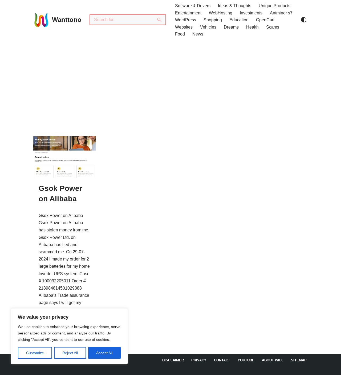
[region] (69, 336)
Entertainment (188, 13)
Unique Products (274, 5)
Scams (272, 27)
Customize (35, 353)
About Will (272, 360)
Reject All (70, 353)
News (197, 34)
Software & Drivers (192, 5)
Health (252, 27)
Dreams (231, 27)
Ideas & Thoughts (234, 5)
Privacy (198, 360)
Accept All (104, 353)
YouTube (246, 360)
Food (180, 34)
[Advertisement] (170, 79)
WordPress (185, 20)
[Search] (159, 19)
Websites (184, 27)
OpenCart (265, 20)
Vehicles (208, 27)
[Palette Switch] (303, 19)
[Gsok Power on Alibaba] (64, 157)
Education (239, 20)
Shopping (213, 20)
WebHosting (220, 13)
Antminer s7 (281, 13)
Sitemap (299, 360)
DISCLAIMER (173, 360)
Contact (222, 360)
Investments (251, 13)
